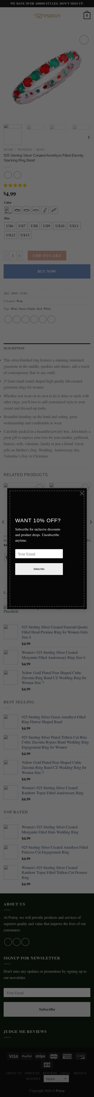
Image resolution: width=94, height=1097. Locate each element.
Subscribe (39, 569)
